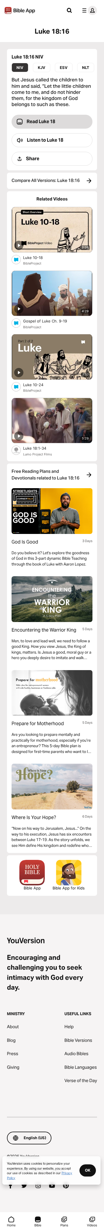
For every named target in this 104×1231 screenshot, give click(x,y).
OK (87, 1170)
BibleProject (32, 263)
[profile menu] (88, 10)
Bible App (32, 888)
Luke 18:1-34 (39, 448)
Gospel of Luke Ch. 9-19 (50, 320)
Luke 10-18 (38, 257)
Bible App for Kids (69, 888)
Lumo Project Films (37, 454)
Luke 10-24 (38, 384)
